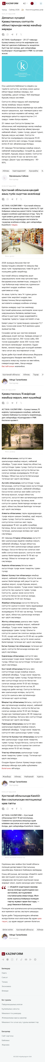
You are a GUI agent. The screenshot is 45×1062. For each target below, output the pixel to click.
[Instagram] (3, 34)
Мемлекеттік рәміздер (11, 1013)
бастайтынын (8, 366)
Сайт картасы (7, 1036)
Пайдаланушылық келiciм (12, 1004)
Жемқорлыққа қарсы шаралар (14, 1018)
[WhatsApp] (7, 34)
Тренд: (4, 10)
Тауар (36, 375)
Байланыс (6, 1040)
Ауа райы (33, 171)
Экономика (6, 986)
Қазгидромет (19, 171)
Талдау (5, 982)
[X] (21, 34)
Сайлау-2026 (14, 10)
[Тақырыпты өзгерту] (33, 3)
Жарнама (5, 1045)
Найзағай (29, 777)
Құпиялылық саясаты (10, 1009)
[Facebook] (16, 34)
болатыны (6, 768)
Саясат (5, 977)
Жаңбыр (7, 777)
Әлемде (5, 991)
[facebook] (17, 959)
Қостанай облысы (11, 375)
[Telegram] (12, 34)
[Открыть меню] (41, 3)
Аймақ (6, 171)
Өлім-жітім (8, 930)
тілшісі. (14, 225)
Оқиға (4, 973)
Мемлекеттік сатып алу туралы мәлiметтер (20, 1022)
